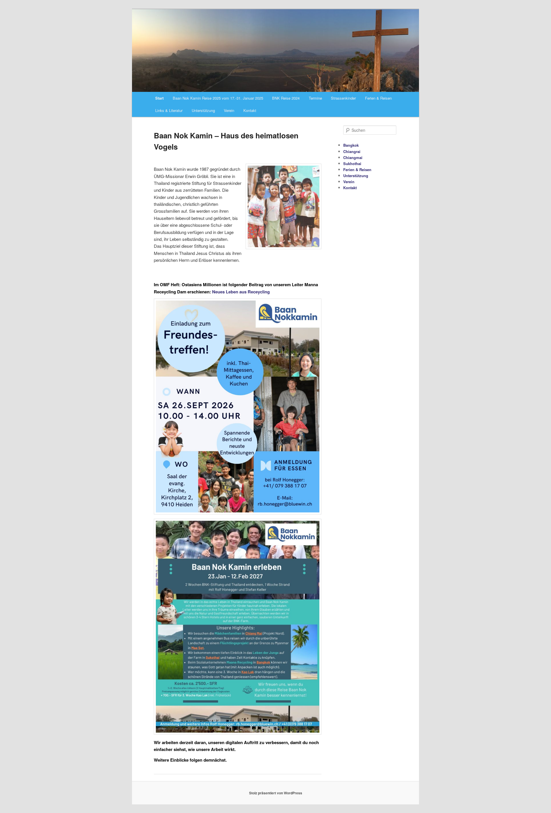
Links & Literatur (169, 110)
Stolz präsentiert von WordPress (275, 792)
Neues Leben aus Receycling (241, 292)
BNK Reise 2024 (286, 98)
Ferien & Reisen (378, 98)
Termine (315, 98)
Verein (229, 110)
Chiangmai (352, 157)
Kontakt (249, 110)
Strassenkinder (343, 98)
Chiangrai (351, 151)
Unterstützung (203, 110)
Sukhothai (352, 163)
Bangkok (351, 145)
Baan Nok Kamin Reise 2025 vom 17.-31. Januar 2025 (218, 98)
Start (159, 98)
